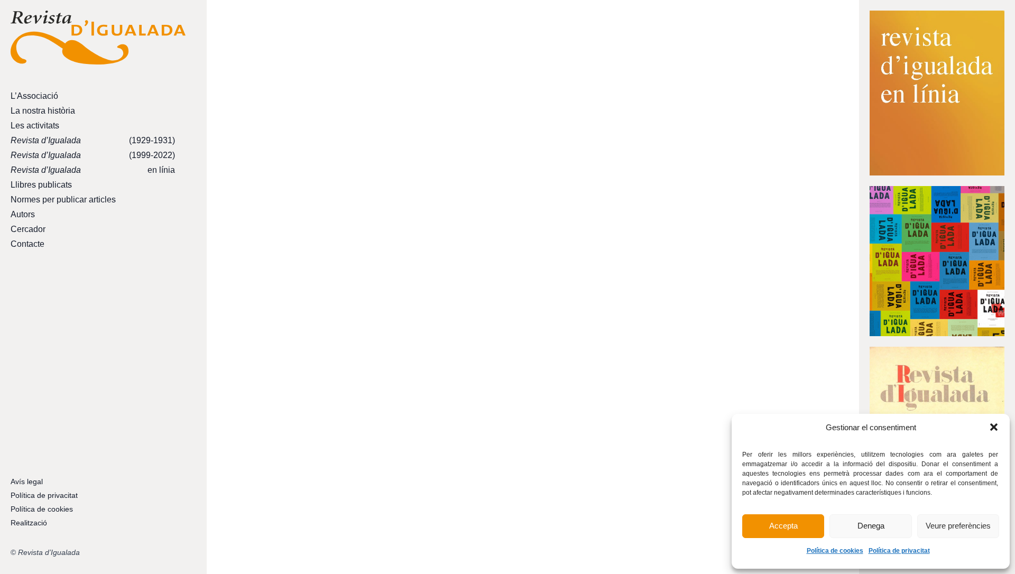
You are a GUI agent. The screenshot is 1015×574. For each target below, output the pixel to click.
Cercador (28, 229)
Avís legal (27, 481)
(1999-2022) (93, 155)
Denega (870, 525)
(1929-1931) (93, 140)
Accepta (783, 525)
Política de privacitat (899, 550)
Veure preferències (958, 525)
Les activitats (35, 125)
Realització (29, 523)
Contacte (27, 243)
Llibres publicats (41, 184)
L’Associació (34, 95)
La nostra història (43, 110)
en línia (93, 169)
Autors (23, 214)
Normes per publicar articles (63, 199)
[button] (994, 427)
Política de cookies (835, 550)
